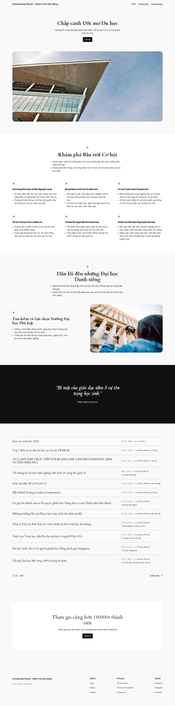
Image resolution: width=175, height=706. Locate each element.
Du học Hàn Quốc (130, 475)
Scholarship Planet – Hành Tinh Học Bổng (35, 4)
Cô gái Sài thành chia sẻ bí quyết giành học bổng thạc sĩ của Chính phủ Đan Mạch (61, 503)
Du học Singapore (130, 550)
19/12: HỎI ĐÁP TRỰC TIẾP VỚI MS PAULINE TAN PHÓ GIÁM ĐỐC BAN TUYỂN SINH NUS (62, 461)
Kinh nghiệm (127, 526)
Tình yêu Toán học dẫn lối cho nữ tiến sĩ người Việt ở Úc (47, 536)
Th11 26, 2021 (126, 493)
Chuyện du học (139, 526)
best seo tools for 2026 (25, 441)
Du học (138, 538)
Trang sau (156, 575)
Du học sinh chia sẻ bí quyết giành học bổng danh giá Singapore (51, 548)
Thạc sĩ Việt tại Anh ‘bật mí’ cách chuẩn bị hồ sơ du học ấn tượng (51, 524)
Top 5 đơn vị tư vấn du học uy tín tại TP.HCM (41, 450)
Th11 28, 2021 (126, 483)
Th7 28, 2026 (126, 441)
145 (21, 575)
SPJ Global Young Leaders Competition (36, 492)
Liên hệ (87, 39)
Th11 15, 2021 (126, 523)
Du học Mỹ (156, 483)
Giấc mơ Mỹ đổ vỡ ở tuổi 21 (29, 483)
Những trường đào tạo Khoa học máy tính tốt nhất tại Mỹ (47, 513)
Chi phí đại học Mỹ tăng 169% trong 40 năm (39, 560)
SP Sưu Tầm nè (144, 450)
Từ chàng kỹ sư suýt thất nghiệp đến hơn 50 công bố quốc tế (49, 473)
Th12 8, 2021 (126, 461)
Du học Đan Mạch (130, 505)
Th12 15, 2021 (126, 450)
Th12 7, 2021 (126, 471)
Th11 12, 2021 (126, 559)
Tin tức (142, 441)
